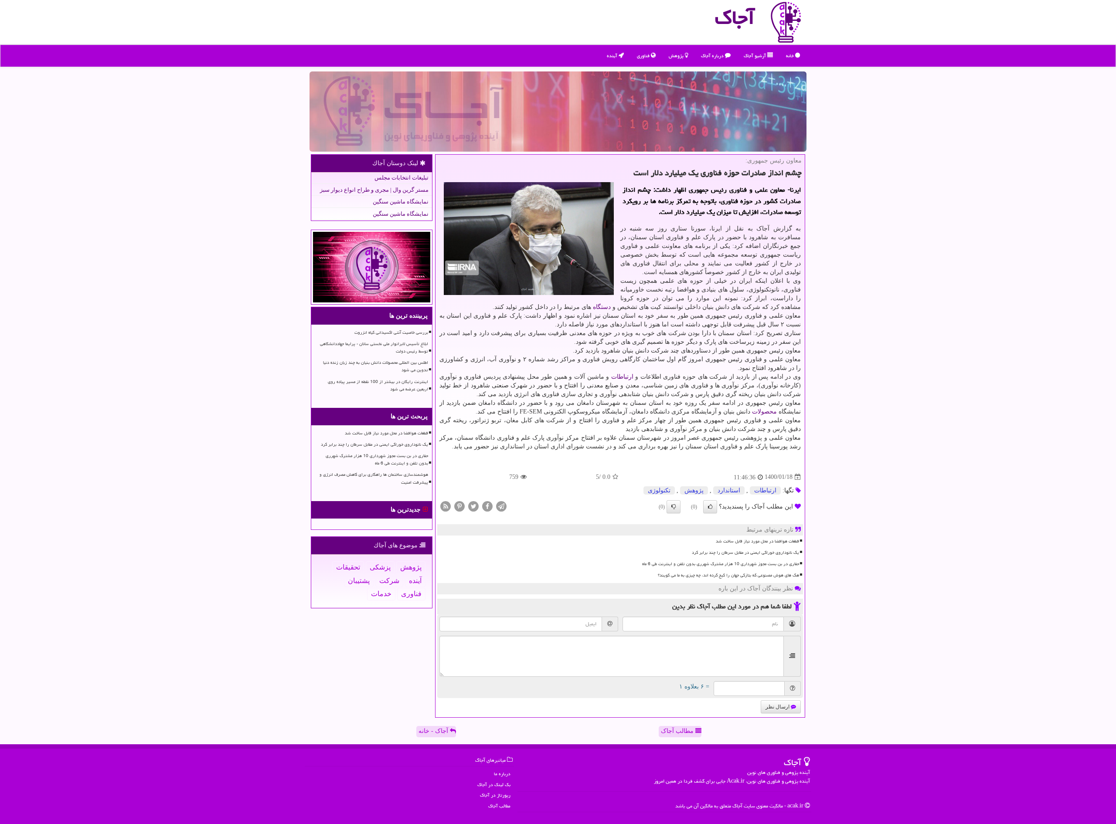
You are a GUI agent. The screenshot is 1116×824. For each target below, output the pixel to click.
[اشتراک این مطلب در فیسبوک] (487, 505)
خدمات (381, 593)
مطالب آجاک (678, 731)
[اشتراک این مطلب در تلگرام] (501, 505)
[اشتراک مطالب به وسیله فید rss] (445, 505)
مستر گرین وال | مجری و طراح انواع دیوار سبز (374, 190)
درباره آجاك (713, 55)
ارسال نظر (778, 707)
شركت (389, 580)
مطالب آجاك (499, 805)
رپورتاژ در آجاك (495, 795)
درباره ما (502, 773)
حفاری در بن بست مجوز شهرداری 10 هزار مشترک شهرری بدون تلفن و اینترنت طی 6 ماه (720, 564)
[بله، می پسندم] (710, 506)
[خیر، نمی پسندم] (673, 506)
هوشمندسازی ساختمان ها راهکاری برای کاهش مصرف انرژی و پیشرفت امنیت (374, 478)
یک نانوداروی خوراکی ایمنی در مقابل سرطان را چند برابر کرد (745, 552)
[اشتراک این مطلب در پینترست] (459, 505)
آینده (613, 55)
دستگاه (602, 307)
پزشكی (380, 567)
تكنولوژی (659, 490)
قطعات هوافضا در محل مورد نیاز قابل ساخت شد (757, 541)
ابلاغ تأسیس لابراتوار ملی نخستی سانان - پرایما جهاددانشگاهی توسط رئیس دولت (374, 347)
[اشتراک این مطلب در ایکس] (473, 505)
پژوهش (677, 55)
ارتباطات (622, 376)
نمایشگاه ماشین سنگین (401, 201)
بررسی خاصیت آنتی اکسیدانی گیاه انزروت (391, 332)
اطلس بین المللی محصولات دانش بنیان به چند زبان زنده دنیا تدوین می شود (375, 366)
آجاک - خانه (434, 731)
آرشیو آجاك (755, 55)
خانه (790, 55)
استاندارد (729, 490)
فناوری (644, 55)
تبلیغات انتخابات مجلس (401, 177)
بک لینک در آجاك (493, 784)
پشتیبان (359, 580)
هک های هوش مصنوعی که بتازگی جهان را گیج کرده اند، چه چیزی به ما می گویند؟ (728, 575)
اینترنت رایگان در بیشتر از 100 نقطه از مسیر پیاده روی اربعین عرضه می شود (378, 385)
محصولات (764, 411)
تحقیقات (348, 567)
